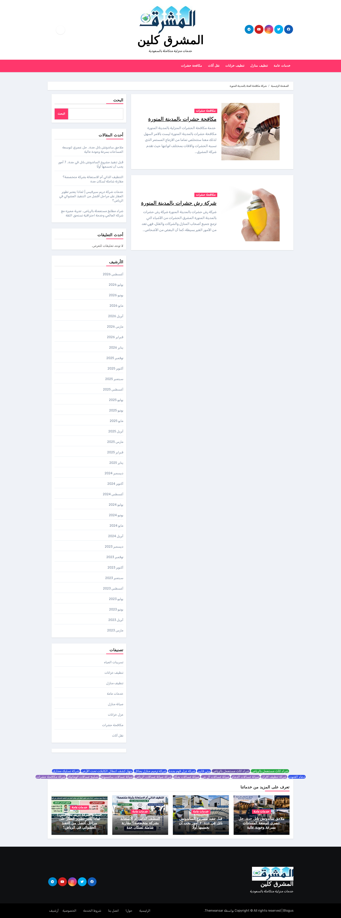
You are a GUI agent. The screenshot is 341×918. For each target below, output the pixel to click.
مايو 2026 (116, 306)
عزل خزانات (115, 714)
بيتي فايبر (204, 771)
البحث (118, 100)
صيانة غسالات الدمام (245, 777)
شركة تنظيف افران (274, 777)
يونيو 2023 (116, 609)
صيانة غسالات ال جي (215, 777)
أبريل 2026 (115, 316)
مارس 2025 (115, 442)
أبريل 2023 (115, 620)
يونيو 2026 (116, 295)
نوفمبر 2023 (114, 557)
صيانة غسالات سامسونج (117, 777)
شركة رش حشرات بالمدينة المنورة (178, 203)
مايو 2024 (116, 525)
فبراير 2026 (115, 337)
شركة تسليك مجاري (66, 771)
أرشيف (54, 910)
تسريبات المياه (113, 662)
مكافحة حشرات (191, 65)
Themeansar (214, 910)
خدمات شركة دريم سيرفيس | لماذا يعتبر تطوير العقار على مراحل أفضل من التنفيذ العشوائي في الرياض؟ (91, 196)
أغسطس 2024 (113, 494)
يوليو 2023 (116, 599)
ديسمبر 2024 (114, 473)
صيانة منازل (115, 704)
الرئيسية (144, 910)
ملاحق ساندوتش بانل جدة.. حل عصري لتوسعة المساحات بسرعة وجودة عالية (262, 823)
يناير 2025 (116, 463)
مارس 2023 (115, 630)
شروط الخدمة (92, 910)
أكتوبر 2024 (115, 484)
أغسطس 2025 (113, 389)
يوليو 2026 (116, 285)
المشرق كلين (170, 41)
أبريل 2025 (115, 431)
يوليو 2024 (116, 505)
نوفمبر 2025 (114, 358)
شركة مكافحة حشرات (51, 777)
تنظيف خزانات (235, 65)
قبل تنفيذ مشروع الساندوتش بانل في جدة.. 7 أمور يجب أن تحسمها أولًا (201, 823)
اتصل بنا (113, 910)
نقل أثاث (213, 65)
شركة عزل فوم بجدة (182, 771)
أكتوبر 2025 (115, 368)
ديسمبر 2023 (114, 546)
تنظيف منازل (259, 65)
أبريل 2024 (115, 536)
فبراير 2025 (115, 452)
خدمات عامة (282, 65)
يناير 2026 (116, 347)
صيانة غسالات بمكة (186, 777)
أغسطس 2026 (113, 274)
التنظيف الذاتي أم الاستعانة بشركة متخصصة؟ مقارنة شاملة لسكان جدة (140, 823)
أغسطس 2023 (113, 588)
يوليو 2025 (116, 400)
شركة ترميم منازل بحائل (150, 771)
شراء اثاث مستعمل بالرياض (270, 771)
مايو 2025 (116, 421)
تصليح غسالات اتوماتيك (83, 777)
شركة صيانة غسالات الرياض (153, 777)
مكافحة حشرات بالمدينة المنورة (182, 119)
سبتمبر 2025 (114, 379)
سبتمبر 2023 (114, 578)
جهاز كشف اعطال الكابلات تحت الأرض (107, 771)
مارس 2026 (115, 326)
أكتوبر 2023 (115, 567)
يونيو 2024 (116, 515)
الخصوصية (69, 910)
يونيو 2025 (116, 410)
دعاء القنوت (297, 777)
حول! (129, 910)
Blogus (288, 910)
